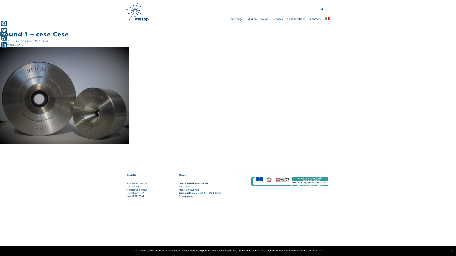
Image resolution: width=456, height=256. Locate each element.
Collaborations (296, 19)
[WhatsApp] (4, 37)
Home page (236, 19)
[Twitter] (4, 30)
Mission (252, 19)
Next (19, 45)
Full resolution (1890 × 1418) (31, 40)
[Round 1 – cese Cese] (64, 95)
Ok (321, 250)
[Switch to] (327, 18)
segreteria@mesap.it (136, 190)
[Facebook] (4, 23)
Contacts (315, 19)
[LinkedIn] (4, 44)
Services (278, 19)
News (264, 19)
